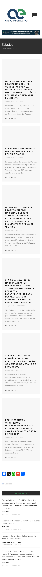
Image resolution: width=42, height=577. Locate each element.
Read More (10, 119)
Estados (5, 512)
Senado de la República (11, 542)
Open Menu (34, 15)
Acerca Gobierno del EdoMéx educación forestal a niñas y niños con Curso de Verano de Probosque (20, 361)
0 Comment (20, 101)
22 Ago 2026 (9, 101)
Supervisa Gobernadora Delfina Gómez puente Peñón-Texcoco (20, 151)
